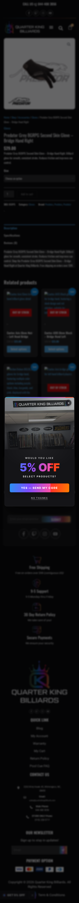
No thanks (39, 497)
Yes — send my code (39, 487)
